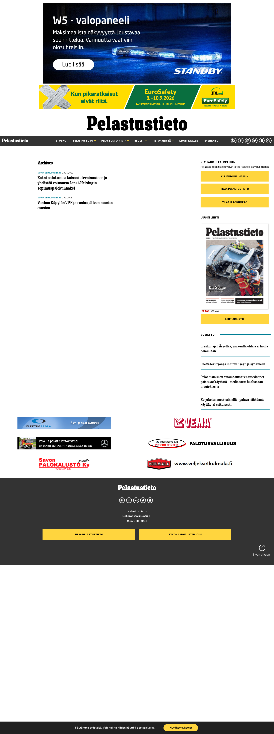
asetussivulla (145, 728)
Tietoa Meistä (161, 140)
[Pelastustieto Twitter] (255, 140)
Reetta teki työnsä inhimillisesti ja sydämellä (233, 364)
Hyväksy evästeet (180, 728)
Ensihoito (211, 140)
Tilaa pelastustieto (234, 189)
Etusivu (61, 140)
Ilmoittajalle (188, 140)
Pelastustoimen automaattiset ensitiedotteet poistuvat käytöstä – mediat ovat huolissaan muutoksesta (232, 382)
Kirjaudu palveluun (234, 176)
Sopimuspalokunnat (49, 172)
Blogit (139, 140)
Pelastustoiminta (113, 140)
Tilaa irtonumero (234, 202)
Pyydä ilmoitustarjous (185, 534)
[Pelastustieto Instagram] (248, 140)
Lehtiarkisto (234, 319)
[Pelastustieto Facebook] (241, 140)
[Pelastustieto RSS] (233, 140)
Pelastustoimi (83, 140)
